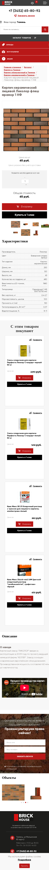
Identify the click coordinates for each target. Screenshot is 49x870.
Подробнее (24, 859)
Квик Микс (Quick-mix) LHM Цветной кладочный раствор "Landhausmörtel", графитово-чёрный (24, 583)
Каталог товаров (22, 38)
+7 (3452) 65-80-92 (24, 11)
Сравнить (37, 340)
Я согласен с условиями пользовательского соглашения (24, 767)
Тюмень (21, 22)
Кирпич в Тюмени (12, 70)
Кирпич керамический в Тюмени (19, 75)
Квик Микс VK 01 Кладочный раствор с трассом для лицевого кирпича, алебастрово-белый (24, 508)
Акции (10, 59)
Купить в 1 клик (24, 215)
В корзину (26, 206)
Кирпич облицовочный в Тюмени (19, 72)
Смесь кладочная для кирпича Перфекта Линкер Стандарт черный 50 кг (24, 362)
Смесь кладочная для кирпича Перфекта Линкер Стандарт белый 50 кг (24, 435)
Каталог (28, 67)
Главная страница (12, 67)
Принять (24, 866)
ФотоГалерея (12, 52)
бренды (9, 45)
